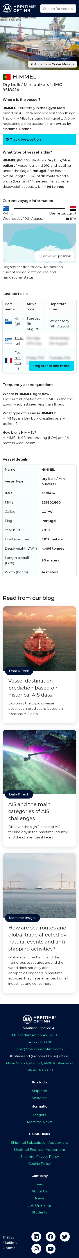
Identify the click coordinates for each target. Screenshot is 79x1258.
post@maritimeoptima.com (39, 1049)
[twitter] (65, 1237)
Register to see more (51, 366)
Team (39, 1184)
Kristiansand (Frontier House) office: (39, 1056)
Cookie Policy (39, 1164)
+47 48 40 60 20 (39, 1070)
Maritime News (39, 1122)
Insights (39, 1115)
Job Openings (39, 1205)
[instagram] (36, 1249)
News (39, 1198)
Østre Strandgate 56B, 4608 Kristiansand (39, 1063)
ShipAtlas (39, 1098)
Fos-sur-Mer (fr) (18, 360)
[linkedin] (36, 1237)
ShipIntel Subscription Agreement (39, 1142)
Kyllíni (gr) (19, 321)
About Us (39, 1191)
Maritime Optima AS (39, 1028)
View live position (57, 256)
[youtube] (51, 1249)
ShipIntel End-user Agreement (39, 1149)
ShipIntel (39, 1091)
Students (39, 1212)
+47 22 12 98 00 (39, 1042)
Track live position (25, 139)
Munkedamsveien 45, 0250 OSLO (39, 1035)
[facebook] (51, 1237)
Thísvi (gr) (18, 340)
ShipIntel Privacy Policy (39, 1156)
